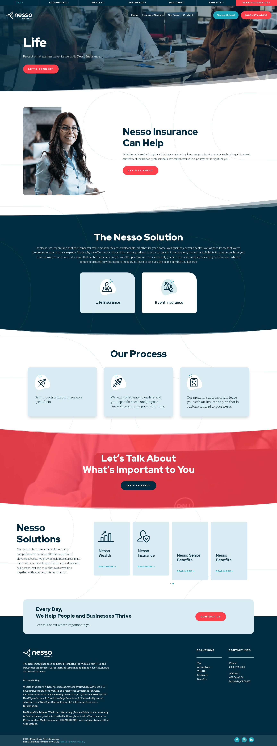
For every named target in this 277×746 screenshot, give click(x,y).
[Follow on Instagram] (244, 735)
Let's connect (138, 485)
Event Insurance (169, 302)
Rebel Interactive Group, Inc (72, 737)
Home (134, 15)
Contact (188, 15)
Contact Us (211, 612)
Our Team (174, 15)
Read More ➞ (107, 566)
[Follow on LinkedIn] (251, 735)
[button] (170, 579)
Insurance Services (153, 15)
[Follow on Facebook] (236, 735)
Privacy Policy (31, 675)
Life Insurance (107, 302)
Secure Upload (226, 15)
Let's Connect (41, 69)
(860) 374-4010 (256, 15)
